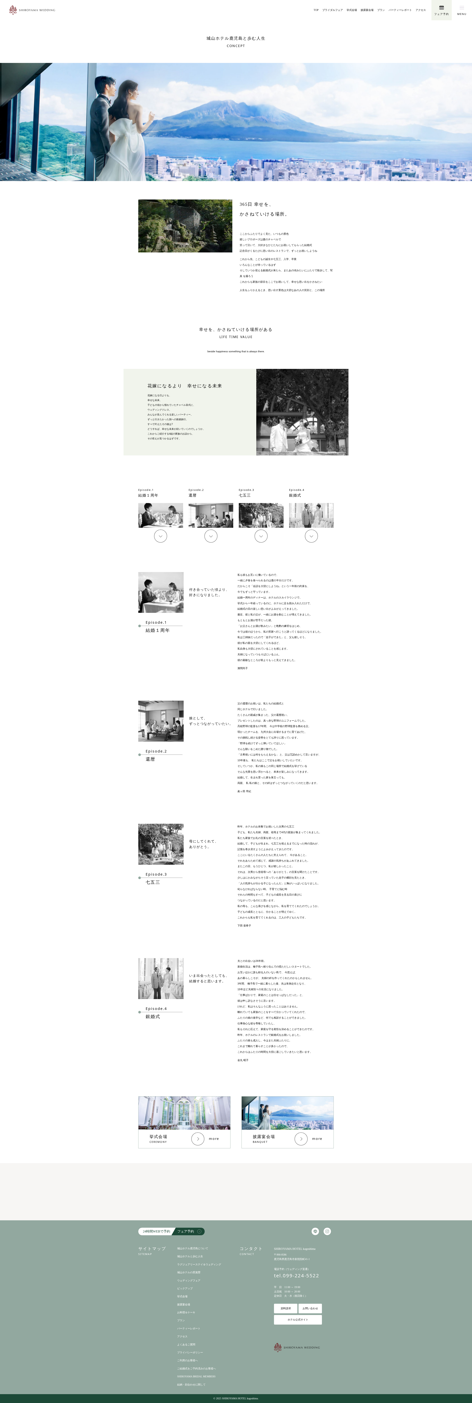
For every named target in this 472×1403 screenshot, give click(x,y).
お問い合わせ (310, 1308)
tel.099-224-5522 (296, 1275)
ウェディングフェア (188, 1280)
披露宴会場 (367, 10)
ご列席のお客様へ (187, 1360)
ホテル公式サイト (298, 1319)
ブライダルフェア (332, 10)
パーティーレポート (400, 10)
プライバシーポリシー (190, 1352)
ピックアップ (185, 1288)
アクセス (421, 10)
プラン (381, 10)
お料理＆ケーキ (186, 1312)
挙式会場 (352, 10)
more (214, 1138)
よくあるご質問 (186, 1344)
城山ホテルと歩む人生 (190, 1256)
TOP (316, 10)
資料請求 (286, 1308)
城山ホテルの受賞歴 (188, 1272)
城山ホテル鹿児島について (192, 1248)
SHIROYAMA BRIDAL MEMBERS (196, 1376)
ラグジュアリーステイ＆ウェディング (199, 1264)
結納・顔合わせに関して (191, 1384)
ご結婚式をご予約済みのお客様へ (196, 1368)
